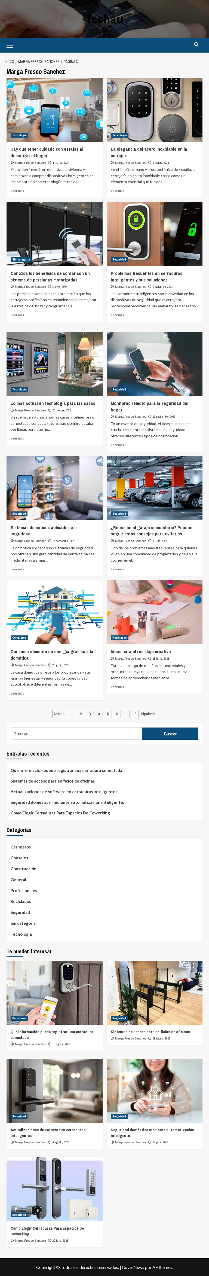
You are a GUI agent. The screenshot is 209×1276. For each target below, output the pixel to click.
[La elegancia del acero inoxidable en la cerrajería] (155, 110)
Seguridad (119, 259)
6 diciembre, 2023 (163, 287)
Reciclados (119, 637)
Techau (104, 19)
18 (134, 713)
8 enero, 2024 (60, 287)
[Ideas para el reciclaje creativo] (155, 612)
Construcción (23, 868)
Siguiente (148, 713)
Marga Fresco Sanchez (30, 162)
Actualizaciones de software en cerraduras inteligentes (64, 791)
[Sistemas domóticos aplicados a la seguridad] (55, 488)
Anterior (60, 713)
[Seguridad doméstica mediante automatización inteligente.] (155, 1091)
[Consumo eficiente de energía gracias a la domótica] (55, 612)
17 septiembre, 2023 (64, 541)
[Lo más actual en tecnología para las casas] (55, 364)
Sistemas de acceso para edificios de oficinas (53, 780)
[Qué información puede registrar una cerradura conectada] (55, 993)
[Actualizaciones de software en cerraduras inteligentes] (55, 1091)
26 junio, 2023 (61, 665)
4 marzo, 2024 (61, 163)
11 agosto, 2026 (161, 1038)
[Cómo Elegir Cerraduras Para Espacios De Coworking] (55, 1189)
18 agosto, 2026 (61, 1044)
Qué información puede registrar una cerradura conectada (66, 770)
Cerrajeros (19, 637)
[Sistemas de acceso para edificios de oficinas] (155, 993)
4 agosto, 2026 (61, 1142)
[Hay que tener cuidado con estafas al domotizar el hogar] (55, 110)
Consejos (19, 857)
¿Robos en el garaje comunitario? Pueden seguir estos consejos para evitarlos (151, 530)
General (18, 879)
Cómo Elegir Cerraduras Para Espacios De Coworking (60, 812)
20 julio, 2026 (60, 1240)
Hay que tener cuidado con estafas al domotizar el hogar (47, 152)
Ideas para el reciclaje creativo (141, 651)
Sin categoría (21, 259)
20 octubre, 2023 (62, 410)
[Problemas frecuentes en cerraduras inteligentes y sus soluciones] (155, 234)
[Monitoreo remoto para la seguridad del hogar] (155, 364)
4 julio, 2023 (160, 541)
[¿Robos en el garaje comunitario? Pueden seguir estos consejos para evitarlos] (155, 488)
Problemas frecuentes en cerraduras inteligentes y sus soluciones (146, 276)
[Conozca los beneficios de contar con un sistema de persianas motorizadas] (55, 234)
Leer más (17, 191)
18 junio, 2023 (161, 658)
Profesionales (24, 890)
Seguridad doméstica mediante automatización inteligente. (67, 802)
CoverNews (133, 1267)
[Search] (196, 44)
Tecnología (19, 135)
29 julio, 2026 (160, 1142)
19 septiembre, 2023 (164, 417)
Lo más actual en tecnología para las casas (53, 403)
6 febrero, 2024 (161, 163)
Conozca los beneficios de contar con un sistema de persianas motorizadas (50, 276)
